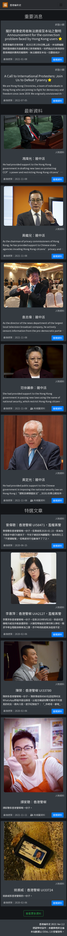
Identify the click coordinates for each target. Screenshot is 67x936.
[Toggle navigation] (61, 4)
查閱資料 (57, 59)
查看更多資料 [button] (33, 913)
